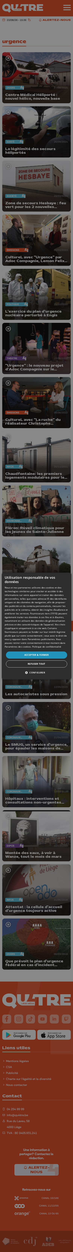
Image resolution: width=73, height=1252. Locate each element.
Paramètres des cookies (18, 646)
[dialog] (36, 626)
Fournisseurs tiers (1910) (44, 613)
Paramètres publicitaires (41, 639)
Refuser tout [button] (36, 663)
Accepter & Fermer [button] (36, 654)
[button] (36, 672)
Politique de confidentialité (46, 646)
